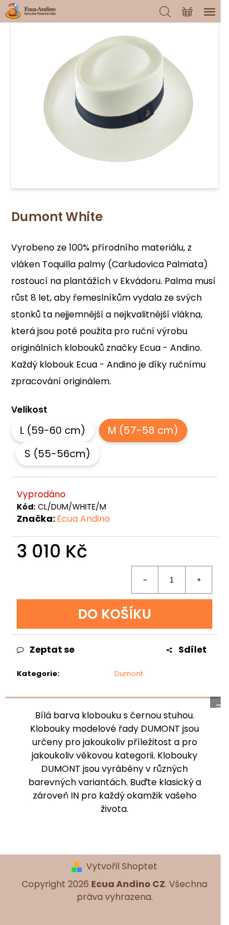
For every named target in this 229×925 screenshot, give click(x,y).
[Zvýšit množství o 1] (198, 579)
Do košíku (114, 614)
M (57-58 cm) (143, 430)
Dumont (128, 673)
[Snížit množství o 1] (145, 579)
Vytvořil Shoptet (121, 866)
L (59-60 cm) (53, 430)
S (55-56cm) (57, 454)
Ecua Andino (83, 518)
